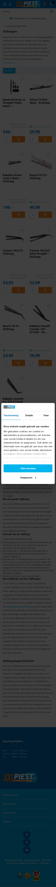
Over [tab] (46, 415)
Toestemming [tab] (11, 415)
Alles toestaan (28, 468)
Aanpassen (26, 477)
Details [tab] (29, 415)
